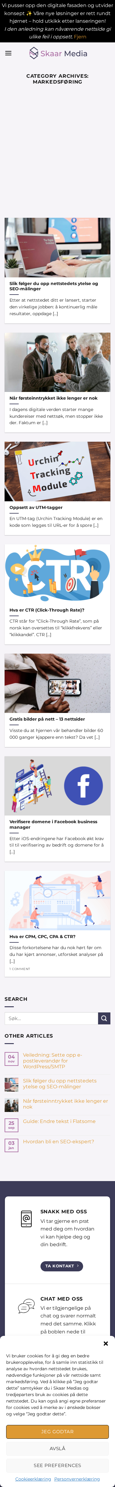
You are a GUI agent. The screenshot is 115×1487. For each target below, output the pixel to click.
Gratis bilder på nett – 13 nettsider (47, 719)
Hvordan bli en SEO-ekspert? (58, 1142)
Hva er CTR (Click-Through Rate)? (47, 610)
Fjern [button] (80, 37)
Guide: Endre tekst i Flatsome (59, 1121)
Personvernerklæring (77, 1479)
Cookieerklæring (33, 1479)
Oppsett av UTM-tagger (36, 507)
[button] (106, 1343)
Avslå (57, 1448)
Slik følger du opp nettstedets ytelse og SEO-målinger (54, 286)
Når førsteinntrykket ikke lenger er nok (54, 398)
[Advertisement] (57, 157)
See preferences (57, 1465)
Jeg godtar (57, 1431)
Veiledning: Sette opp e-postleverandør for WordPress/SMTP (52, 1061)
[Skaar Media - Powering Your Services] (57, 53)
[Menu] (8, 53)
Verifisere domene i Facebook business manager (53, 824)
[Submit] (104, 1018)
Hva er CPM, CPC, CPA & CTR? (42, 936)
